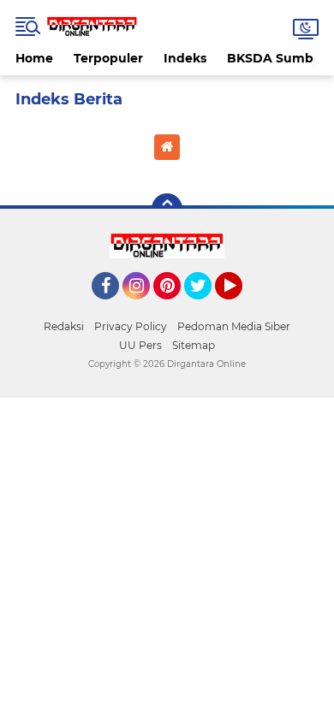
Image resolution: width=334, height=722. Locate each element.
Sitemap (193, 345)
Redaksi (64, 326)
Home (34, 58)
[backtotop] (167, 208)
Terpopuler (108, 58)
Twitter (205, 307)
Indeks (185, 58)
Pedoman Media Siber (233, 326)
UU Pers (140, 345)
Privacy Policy (130, 326)
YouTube (240, 307)
